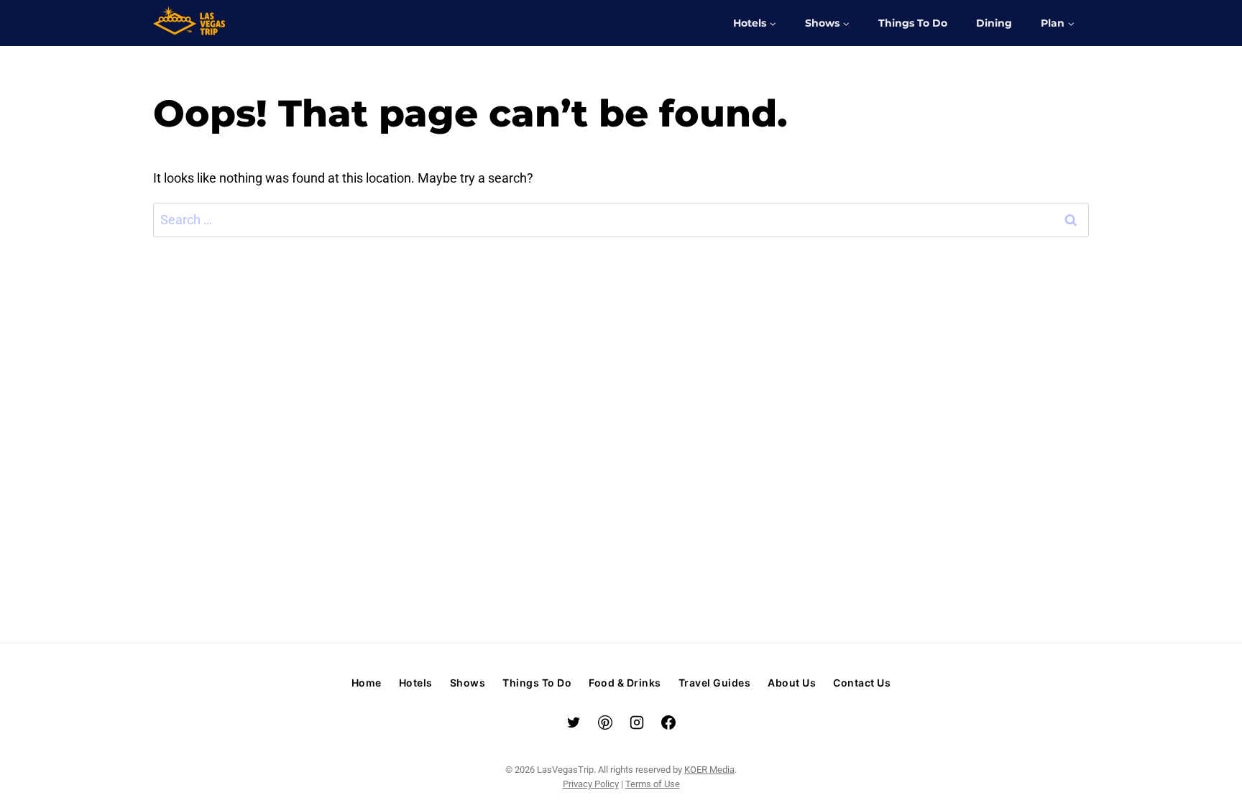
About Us (792, 682)
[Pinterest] (605, 722)
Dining (994, 23)
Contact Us (862, 682)
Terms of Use (652, 784)
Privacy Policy (591, 784)
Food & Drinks (625, 682)
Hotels (416, 682)
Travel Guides (714, 682)
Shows (468, 682)
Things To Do (912, 23)
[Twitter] (573, 722)
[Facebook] (668, 722)
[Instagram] (636, 722)
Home (366, 682)
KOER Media (709, 769)
